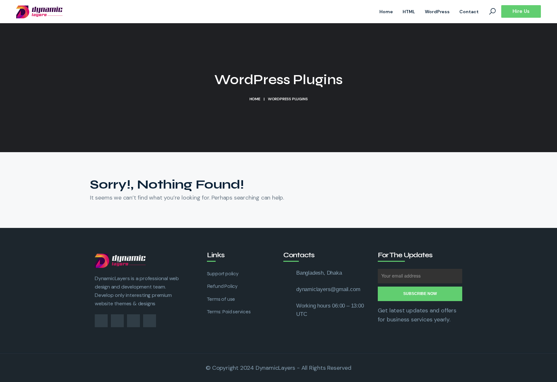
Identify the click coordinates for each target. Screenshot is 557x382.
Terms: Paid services (229, 312)
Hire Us (521, 11)
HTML (409, 12)
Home (386, 12)
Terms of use (221, 299)
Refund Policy (222, 286)
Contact (469, 12)
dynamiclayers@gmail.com (328, 289)
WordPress (437, 12)
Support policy (223, 273)
